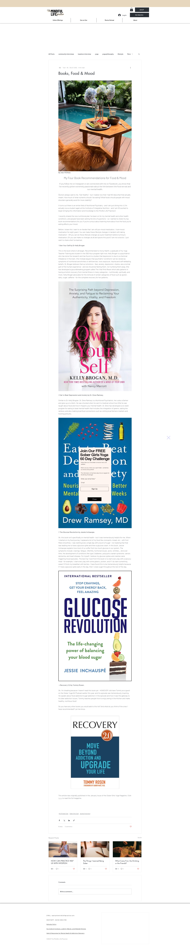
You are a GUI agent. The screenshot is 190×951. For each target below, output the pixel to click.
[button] (168, 437)
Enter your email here (88, 479)
